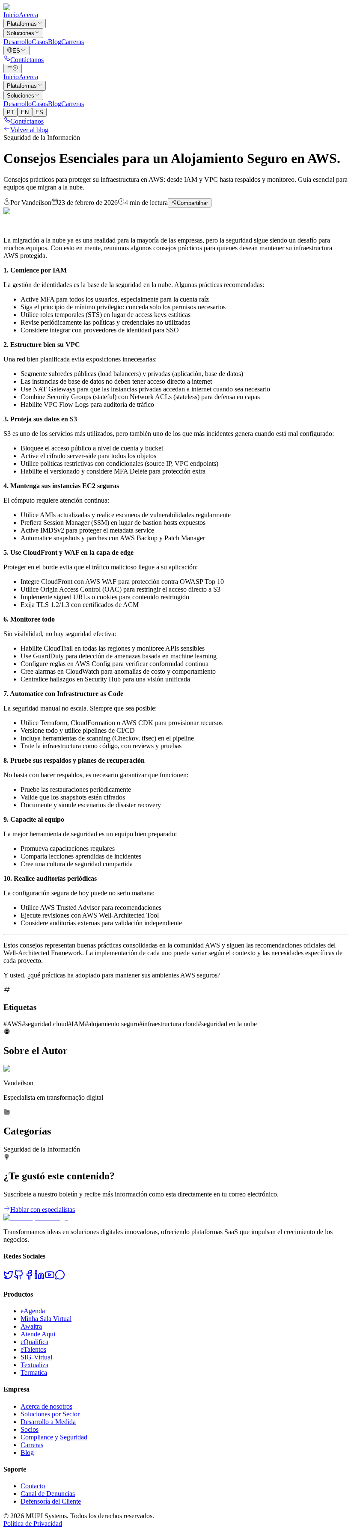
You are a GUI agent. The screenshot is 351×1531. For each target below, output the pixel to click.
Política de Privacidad (32, 1523)
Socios (30, 1429)
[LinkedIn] (39, 1277)
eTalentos (33, 1349)
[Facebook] (29, 1277)
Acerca (28, 14)
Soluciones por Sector (50, 1414)
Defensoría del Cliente (51, 1501)
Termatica (34, 1372)
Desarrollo (17, 41)
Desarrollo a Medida (48, 1421)
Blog (54, 41)
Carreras (72, 41)
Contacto (33, 1486)
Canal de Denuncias (48, 1493)
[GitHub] (19, 1277)
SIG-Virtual (36, 1357)
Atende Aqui (38, 1334)
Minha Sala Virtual (46, 1318)
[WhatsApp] (60, 1277)
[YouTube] (50, 1277)
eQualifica (34, 1341)
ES (39, 112)
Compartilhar (192, 203)
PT (10, 112)
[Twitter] (8, 1277)
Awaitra (31, 1326)
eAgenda (33, 1311)
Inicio (11, 14)
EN (25, 112)
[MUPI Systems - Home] (77, 7)
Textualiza (34, 1364)
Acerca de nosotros (46, 1406)
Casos (40, 41)
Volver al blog (29, 129)
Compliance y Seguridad (54, 1437)
